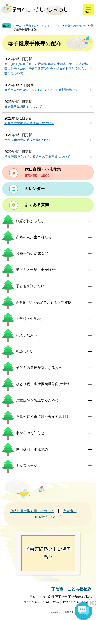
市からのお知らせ (30, 433)
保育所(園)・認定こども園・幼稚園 (44, 302)
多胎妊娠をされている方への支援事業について (37, 156)
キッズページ (26, 465)
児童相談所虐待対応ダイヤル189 (42, 416)
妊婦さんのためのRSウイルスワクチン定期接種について (44, 90)
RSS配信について (48, 517)
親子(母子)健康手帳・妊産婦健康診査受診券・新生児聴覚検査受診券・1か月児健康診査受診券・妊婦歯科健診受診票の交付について (46, 68)
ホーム (17, 25)
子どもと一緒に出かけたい (37, 270)
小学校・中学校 (28, 319)
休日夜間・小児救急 (32, 449)
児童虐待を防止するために (37, 400)
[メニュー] (88, 9)
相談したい (25, 351)
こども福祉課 (79, 589)
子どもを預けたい (30, 286)
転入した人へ (26, 335)
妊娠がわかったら (76, 25)
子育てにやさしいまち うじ (43, 25)
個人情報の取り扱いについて (32, 511)
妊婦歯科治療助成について (23, 106)
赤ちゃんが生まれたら (34, 237)
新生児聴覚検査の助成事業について (29, 123)
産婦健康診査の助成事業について (27, 140)
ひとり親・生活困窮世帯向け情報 (42, 384)
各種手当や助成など (32, 253)
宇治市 (57, 589)
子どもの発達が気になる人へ (39, 368)
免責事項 (70, 511)
